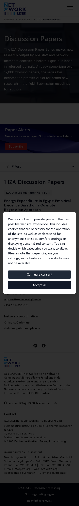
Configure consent (39, 274)
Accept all (40, 285)
